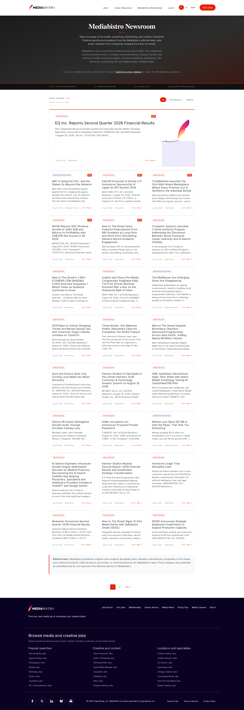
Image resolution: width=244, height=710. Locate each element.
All (163, 100)
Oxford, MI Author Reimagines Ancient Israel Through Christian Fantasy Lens (70, 425)
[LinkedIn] (51, 701)
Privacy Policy (209, 701)
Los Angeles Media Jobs (168, 676)
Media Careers (199, 607)
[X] (42, 701)
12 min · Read (85, 545)
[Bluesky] (61, 701)
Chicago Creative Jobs (167, 672)
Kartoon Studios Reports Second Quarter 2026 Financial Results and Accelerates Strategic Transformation (121, 468)
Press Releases (175, 100)
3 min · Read (136, 208)
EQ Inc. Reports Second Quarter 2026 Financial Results (105, 123)
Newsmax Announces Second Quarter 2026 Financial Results (71, 523)
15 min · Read (135, 503)
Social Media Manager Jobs (105, 667)
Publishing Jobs (100, 676)
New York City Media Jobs (169, 681)
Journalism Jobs (36, 681)
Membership (135, 607)
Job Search (107, 607)
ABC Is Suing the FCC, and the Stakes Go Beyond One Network (72, 183)
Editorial (190, 100)
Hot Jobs (120, 607)
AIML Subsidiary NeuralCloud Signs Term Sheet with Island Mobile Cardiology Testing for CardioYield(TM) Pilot (170, 378)
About (213, 607)
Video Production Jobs (103, 653)
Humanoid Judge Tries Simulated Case (166, 465)
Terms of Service (191, 701)
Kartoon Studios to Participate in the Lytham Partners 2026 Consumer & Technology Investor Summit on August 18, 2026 (122, 380)
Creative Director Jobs (167, 658)
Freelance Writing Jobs (103, 685)
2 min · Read (185, 208)
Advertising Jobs (165, 667)
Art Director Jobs (165, 663)
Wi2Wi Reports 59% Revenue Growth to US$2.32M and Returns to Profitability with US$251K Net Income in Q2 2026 (70, 232)
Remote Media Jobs (37, 653)
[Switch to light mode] (181, 7)
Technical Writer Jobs (102, 663)
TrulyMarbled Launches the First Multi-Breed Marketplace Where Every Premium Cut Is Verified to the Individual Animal (171, 186)
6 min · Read (149, 160)
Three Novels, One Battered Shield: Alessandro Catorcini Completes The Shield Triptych (121, 328)
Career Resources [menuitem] (122, 8)
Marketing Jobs (35, 672)
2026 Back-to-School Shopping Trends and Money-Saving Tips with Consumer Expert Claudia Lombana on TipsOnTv (71, 330)
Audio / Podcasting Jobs (103, 658)
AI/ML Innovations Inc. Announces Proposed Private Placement (120, 425)
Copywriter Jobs (100, 672)
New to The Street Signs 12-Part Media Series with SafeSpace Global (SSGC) (122, 524)
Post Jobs (207, 7)
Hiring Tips (183, 607)
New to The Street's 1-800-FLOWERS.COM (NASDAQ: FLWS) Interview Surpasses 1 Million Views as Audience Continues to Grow (70, 284)
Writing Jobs (34, 667)
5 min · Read (86, 208)
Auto (193, 7)
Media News (168, 607)
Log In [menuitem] (171, 8)
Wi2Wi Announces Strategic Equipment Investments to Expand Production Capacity (169, 524)
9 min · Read (185, 259)
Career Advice (151, 607)
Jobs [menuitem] (105, 8)
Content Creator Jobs (167, 653)
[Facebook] (32, 701)
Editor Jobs (98, 681)
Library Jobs (34, 676)
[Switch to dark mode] (186, 7)
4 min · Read (86, 259)
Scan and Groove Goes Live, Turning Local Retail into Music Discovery (71, 377)
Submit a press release (128, 72)
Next (128, 587)
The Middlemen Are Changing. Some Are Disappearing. (171, 279)
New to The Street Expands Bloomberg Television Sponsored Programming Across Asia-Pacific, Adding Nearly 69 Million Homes (169, 332)
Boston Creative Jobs (167, 685)
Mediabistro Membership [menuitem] (150, 8)
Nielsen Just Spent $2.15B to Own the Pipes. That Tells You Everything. (170, 425)
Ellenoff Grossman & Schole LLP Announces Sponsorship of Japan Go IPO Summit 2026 (121, 184)
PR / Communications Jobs (40, 685)
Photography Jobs (37, 663)
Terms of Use (172, 701)
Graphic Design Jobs (38, 658)
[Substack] (71, 701)
